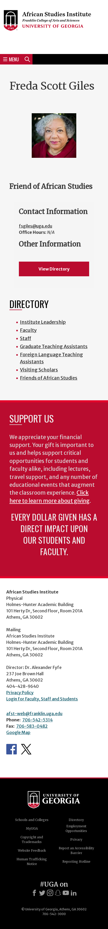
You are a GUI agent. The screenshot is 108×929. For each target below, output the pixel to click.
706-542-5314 (37, 719)
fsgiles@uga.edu (35, 226)
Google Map (18, 732)
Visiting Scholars (39, 370)
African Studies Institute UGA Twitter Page (26, 749)
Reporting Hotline (76, 861)
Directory (76, 820)
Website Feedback (32, 850)
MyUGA (32, 828)
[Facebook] (34, 893)
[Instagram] (50, 893)
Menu (14, 59)
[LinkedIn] (74, 893)
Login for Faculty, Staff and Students (42, 698)
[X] (42, 893)
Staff (25, 338)
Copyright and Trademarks (31, 839)
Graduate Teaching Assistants (54, 346)
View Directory (54, 269)
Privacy (76, 839)
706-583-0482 (32, 726)
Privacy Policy (20, 692)
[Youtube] (66, 893)
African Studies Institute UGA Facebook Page (11, 749)
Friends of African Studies (48, 378)
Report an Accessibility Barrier (76, 850)
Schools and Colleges (31, 820)
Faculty (28, 330)
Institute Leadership (43, 322)
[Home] (54, 26)
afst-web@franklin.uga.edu (34, 713)
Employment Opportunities (76, 828)
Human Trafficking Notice (32, 861)
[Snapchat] (58, 893)
